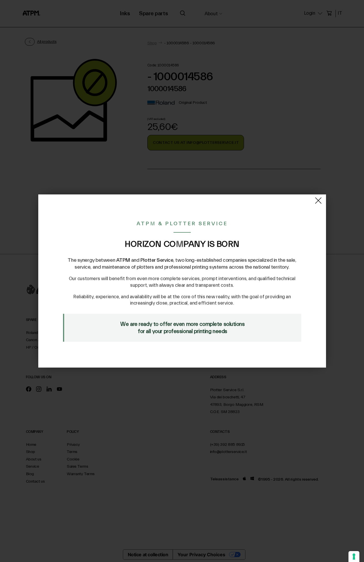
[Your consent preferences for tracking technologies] (353, 556)
